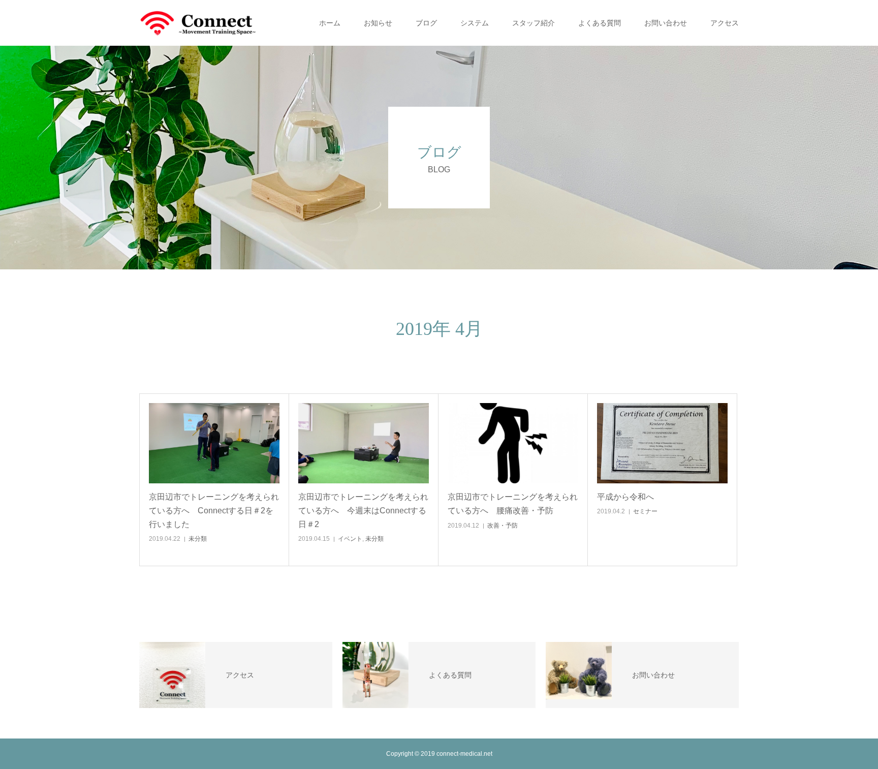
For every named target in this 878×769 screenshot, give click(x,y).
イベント (350, 538)
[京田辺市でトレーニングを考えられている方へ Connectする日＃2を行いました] (214, 443)
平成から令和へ (625, 497)
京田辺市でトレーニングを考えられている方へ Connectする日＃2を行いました (214, 511)
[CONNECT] (197, 23)
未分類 (198, 538)
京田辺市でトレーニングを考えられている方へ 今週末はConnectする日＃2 (363, 511)
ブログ (426, 23)
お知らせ (378, 23)
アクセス (724, 23)
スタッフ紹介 (533, 23)
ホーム (329, 23)
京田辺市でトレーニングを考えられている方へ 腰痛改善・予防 (513, 504)
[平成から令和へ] (662, 443)
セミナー (645, 511)
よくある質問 (599, 23)
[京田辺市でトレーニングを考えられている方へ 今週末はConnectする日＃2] (363, 443)
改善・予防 (502, 525)
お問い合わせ (665, 23)
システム (474, 23)
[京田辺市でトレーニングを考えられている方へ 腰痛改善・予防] (513, 443)
